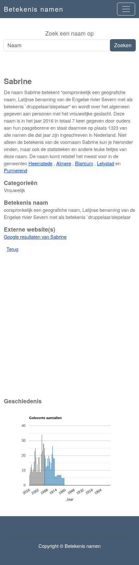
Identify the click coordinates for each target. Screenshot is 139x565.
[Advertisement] (69, 64)
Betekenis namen (33, 9)
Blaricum (84, 163)
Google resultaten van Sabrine (35, 236)
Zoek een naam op (69, 33)
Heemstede (40, 163)
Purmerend (15, 170)
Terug (12, 248)
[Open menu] (126, 9)
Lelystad (105, 163)
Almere (63, 163)
